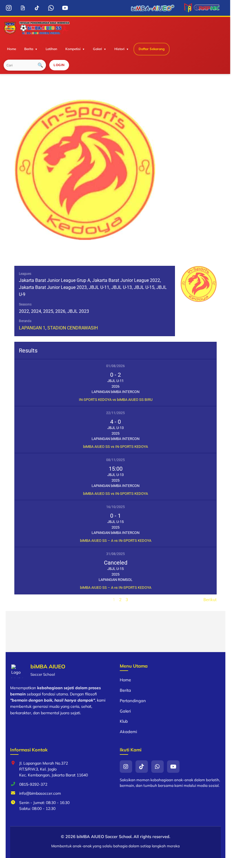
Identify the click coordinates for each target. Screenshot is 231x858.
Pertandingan (133, 700)
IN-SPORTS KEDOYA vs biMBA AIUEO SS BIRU (115, 399)
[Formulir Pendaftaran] (23, 8)
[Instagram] (9, 8)
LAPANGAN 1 (32, 328)
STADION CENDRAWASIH (72, 328)
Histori (119, 49)
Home (11, 49)
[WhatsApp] (51, 8)
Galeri (97, 49)
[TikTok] (37, 8)
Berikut (210, 599)
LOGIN (59, 65)
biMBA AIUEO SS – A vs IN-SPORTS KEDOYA (115, 540)
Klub (124, 721)
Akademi (128, 731)
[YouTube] (65, 8)
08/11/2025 (115, 460)
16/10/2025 (115, 507)
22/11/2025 (115, 413)
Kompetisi (73, 49)
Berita (28, 49)
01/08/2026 (115, 366)
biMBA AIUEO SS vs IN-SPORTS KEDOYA (115, 446)
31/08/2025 (115, 554)
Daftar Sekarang (152, 49)
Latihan (51, 49)
